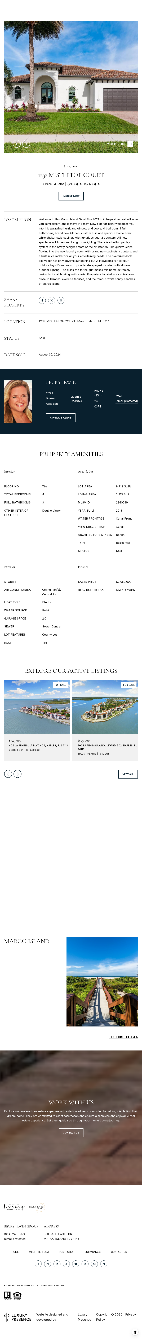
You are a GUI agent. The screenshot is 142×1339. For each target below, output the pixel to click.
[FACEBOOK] (38, 1263)
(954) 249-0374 (98, 401)
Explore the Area (124, 1037)
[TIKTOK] (85, 1263)
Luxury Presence (84, 1317)
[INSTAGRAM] (47, 1263)
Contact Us (119, 1252)
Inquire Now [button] (71, 196)
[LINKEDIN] (57, 1263)
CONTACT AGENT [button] (60, 417)
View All (128, 774)
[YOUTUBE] (75, 1263)
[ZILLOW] (103, 1263)
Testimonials (92, 1251)
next (26, 144)
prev (17, 144)
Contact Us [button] (71, 1132)
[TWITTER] (66, 1263)
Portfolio (66, 1251)
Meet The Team (39, 1251)
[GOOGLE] (94, 1263)
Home (15, 1251)
